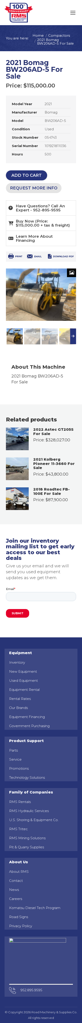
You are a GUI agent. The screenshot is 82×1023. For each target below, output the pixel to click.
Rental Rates (20, 699)
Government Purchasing (29, 726)
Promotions (19, 768)
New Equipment (23, 671)
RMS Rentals (20, 802)
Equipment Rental (24, 689)
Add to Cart (26, 175)
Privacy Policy (20, 926)
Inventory (17, 662)
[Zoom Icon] (71, 272)
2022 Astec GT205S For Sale (53, 432)
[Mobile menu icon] (72, 12)
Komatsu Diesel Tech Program (34, 908)
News (14, 890)
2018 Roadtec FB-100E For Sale (51, 491)
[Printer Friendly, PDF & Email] (41, 257)
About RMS (19, 871)
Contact (16, 880)
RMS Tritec (18, 829)
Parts (13, 750)
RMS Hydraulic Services (29, 811)
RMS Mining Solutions (27, 838)
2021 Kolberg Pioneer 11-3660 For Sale (54, 463)
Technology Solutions (27, 777)
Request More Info (33, 188)
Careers (15, 899)
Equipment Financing (27, 717)
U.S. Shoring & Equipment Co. (34, 820)
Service (15, 759)
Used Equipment (23, 680)
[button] (41, 223)
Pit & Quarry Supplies (26, 847)
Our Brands (18, 708)
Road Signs (18, 917)
